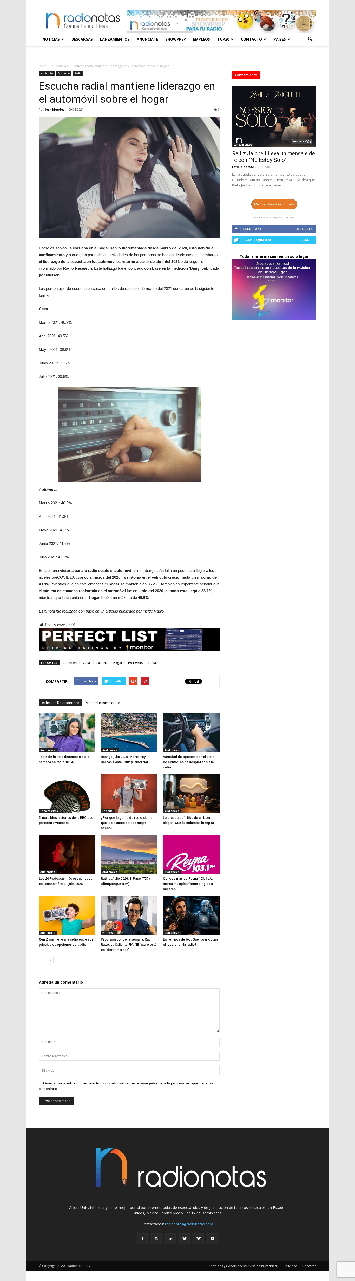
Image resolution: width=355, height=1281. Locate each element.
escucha (102, 663)
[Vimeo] (198, 1238)
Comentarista (49, 811)
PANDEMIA (135, 663)
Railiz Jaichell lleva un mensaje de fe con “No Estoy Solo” (273, 156)
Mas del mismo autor (103, 703)
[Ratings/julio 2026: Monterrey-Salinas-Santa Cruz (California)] (129, 732)
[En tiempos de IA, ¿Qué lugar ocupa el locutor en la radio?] (191, 915)
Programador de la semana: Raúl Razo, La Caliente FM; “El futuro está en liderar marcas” (128, 944)
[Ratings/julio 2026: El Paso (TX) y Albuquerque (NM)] (129, 854)
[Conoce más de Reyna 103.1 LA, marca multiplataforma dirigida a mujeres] (191, 854)
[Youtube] (212, 1238)
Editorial (107, 811)
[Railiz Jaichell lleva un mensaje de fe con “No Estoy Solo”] (274, 116)
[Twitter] (184, 1238)
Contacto (251, 39)
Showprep (176, 39)
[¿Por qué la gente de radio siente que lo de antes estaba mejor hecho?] (129, 793)
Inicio (43, 66)
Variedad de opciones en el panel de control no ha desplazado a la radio (189, 762)
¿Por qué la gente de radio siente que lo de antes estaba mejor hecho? (127, 823)
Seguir (307, 240)
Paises (280, 39)
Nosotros (309, 1266)
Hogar (117, 663)
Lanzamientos (114, 39)
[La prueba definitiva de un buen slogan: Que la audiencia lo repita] (191, 793)
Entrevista (108, 933)
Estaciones (64, 73)
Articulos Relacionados (60, 703)
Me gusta (305, 229)
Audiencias (46, 73)
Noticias (51, 39)
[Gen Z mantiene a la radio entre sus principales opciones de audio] (67, 915)
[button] (310, 39)
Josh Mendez (55, 109)
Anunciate (147, 39)
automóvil (70, 663)
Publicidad (289, 1266)
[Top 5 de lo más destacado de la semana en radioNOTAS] (67, 732)
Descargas (82, 39)
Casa (86, 663)
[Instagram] (156, 1238)
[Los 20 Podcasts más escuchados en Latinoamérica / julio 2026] (67, 854)
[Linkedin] (170, 1238)
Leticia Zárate (243, 167)
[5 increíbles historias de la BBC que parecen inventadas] (67, 793)
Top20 (223, 39)
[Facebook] (142, 1238)
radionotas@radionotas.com (189, 1223)
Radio (77, 73)
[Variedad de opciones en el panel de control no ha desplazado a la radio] (191, 732)
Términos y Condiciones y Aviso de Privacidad (243, 1266)
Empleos (201, 39)
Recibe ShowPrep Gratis (274, 204)
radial (152, 663)
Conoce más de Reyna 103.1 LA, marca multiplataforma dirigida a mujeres (188, 884)
